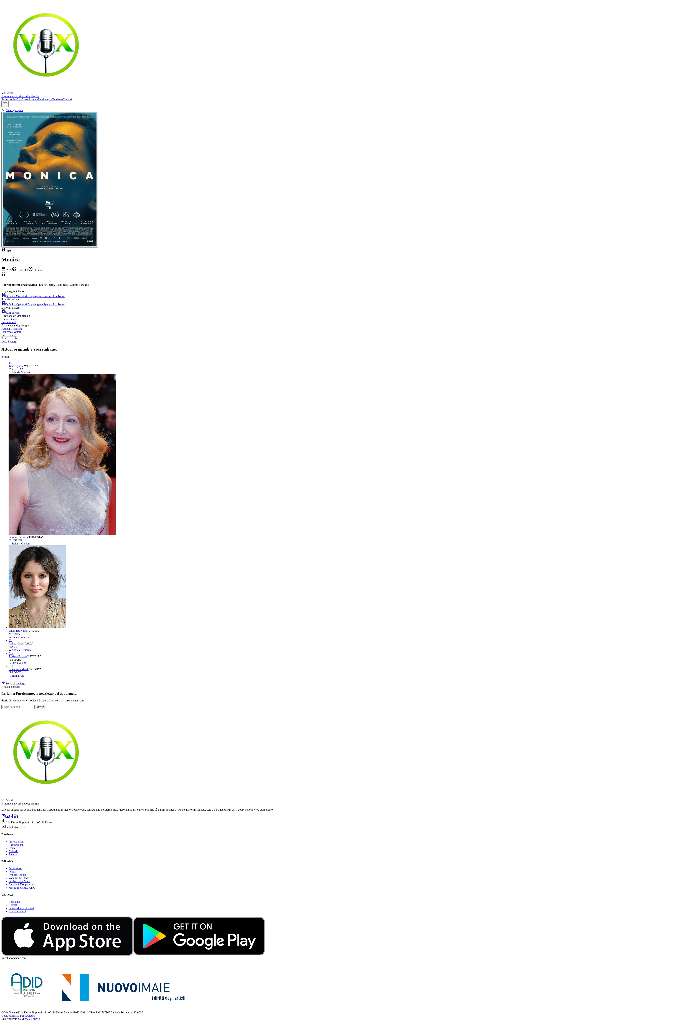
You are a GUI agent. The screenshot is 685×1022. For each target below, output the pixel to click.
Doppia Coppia (17, 874)
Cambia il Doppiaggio (21, 884)
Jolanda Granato (20, 372)
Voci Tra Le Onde (19, 877)
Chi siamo (57, 99)
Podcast (13, 871)
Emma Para (17, 675)
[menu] (5, 104)
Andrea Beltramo (21, 649)
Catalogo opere (14, 110)
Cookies (6, 1015)
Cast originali (16, 844)
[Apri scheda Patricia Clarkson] (62, 533)
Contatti (67, 99)
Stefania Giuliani (20, 543)
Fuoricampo (44, 99)
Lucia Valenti (18, 662)
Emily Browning (18, 630)
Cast (18, 99)
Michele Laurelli (30, 1018)
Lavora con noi (17, 911)
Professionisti (8, 99)
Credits (31, 1015)
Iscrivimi (40, 707)
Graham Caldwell (19, 669)
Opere (24, 99)
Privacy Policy (19, 1015)
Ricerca (13, 854)
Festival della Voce (19, 881)
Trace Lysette (16, 366)
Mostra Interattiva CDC (22, 887)
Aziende (33, 99)
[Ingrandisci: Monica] (49, 180)
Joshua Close (16, 643)
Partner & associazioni (21, 908)
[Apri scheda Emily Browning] (37, 627)
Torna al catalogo (15, 683)
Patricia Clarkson (18, 537)
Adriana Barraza (18, 656)
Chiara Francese (20, 637)
